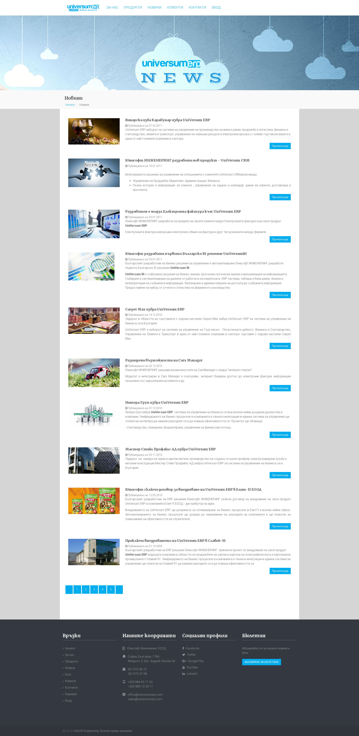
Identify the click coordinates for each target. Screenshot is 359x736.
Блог (68, 674)
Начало (70, 104)
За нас (112, 7)
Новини (155, 7)
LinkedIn (191, 674)
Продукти (133, 7)
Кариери (71, 694)
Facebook (192, 648)
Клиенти (175, 7)
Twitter (191, 654)
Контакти (197, 7)
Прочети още (280, 146)
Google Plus (195, 661)
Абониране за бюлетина (262, 662)
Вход (216, 7)
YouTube (192, 667)
